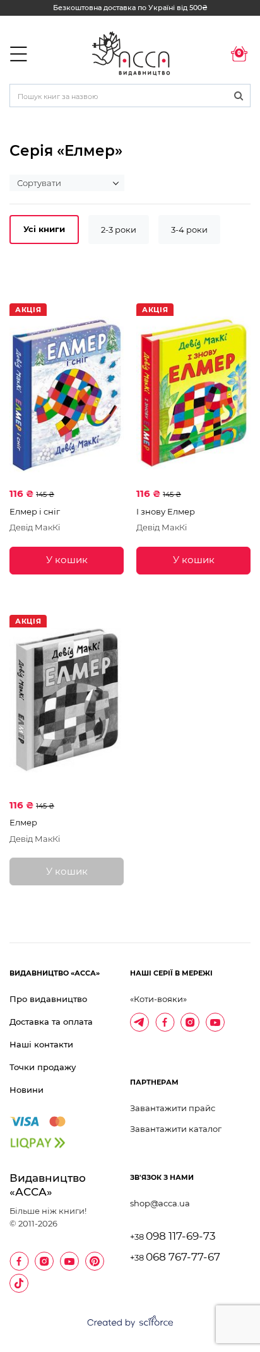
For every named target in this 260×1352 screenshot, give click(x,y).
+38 (173, 1237)
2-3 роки (118, 229)
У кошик (67, 560)
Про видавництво (48, 999)
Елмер (23, 822)
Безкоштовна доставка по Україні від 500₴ (130, 7)
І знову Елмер (165, 511)
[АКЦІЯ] (66, 394)
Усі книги (44, 229)
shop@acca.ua (160, 1203)
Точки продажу (42, 1067)
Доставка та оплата (51, 1022)
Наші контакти (41, 1044)
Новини (26, 1090)
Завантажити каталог (176, 1129)
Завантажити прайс (172, 1108)
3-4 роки (189, 229)
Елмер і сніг (34, 511)
